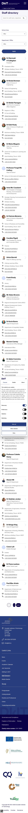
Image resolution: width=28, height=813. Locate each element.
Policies (19, 721)
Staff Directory (6, 675)
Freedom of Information (8, 721)
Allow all (14, 424)
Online (3, 701)
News (3, 657)
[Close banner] (25, 378)
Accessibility (5, 810)
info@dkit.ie (8, 643)
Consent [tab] (5, 382)
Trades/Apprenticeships (8, 705)
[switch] (24, 410)
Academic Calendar (7, 664)
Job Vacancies (6, 668)
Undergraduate (6, 694)
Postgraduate (5, 690)
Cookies (13, 810)
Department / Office (7, 40)
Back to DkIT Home (9, 8)
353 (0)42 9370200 (10, 639)
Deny (14, 433)
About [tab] (22, 382)
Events (4, 661)
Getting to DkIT (6, 672)
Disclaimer (20, 810)
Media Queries (6, 679)
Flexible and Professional (9, 698)
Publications (5, 724)
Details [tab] (14, 382)
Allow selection (14, 428)
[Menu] (25, 3)
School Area (5, 30)
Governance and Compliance (10, 717)
